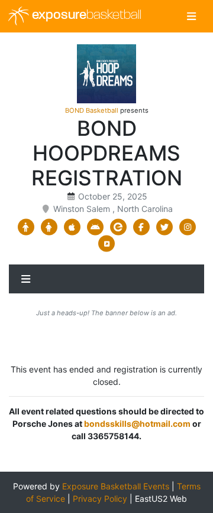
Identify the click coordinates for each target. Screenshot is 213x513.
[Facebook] (141, 227)
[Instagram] (187, 227)
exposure (85, 15)
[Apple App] (72, 227)
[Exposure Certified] (118, 227)
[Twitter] (164, 227)
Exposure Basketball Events (115, 486)
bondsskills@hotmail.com (137, 424)
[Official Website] (106, 244)
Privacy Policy (100, 499)
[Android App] (95, 227)
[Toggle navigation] (191, 16)
